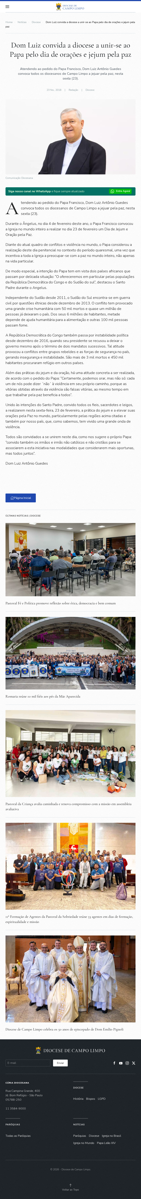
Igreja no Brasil (111, 1136)
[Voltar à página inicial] (70, 6)
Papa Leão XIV (106, 1143)
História (78, 1099)
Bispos (90, 1099)
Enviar (60, 1063)
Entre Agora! (123, 191)
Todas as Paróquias (18, 1136)
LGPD (102, 1099)
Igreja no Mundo (83, 1143)
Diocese (90, 90)
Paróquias (13, 1124)
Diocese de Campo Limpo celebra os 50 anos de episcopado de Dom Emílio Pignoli (64, 1029)
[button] (7, 6)
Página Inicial (22, 498)
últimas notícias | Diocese (23, 515)
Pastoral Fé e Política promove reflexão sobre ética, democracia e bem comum (61, 603)
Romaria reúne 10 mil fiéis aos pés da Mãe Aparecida (43, 696)
